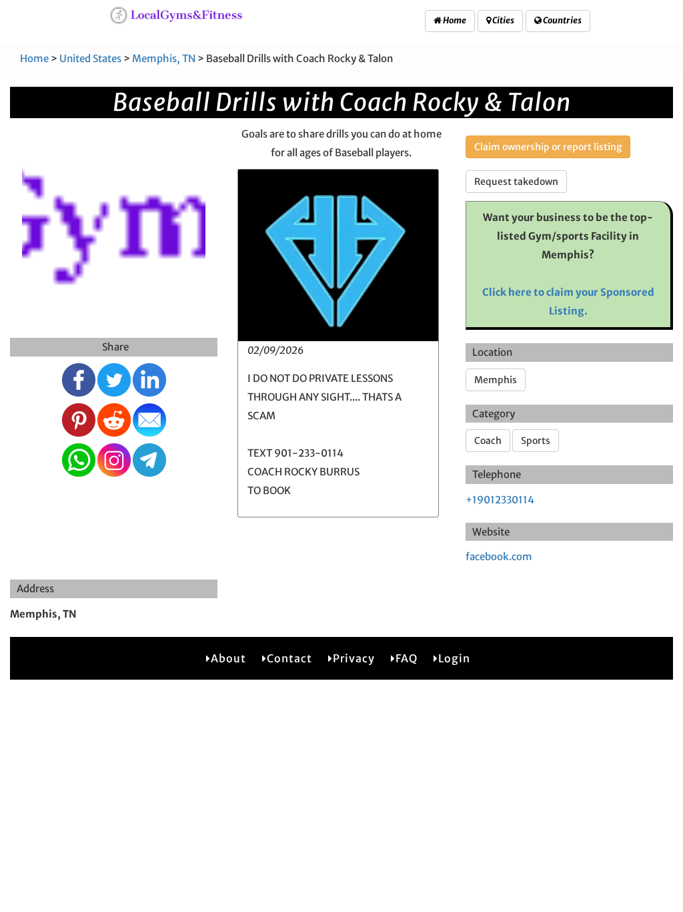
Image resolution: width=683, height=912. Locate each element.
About (228, 658)
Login (454, 658)
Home (454, 20)
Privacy (354, 658)
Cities (502, 20)
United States (90, 58)
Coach (488, 441)
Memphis (495, 380)
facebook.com (499, 556)
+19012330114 (500, 499)
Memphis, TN (163, 58)
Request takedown (516, 182)
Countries (562, 20)
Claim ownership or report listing (548, 147)
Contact (289, 658)
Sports (535, 441)
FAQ (407, 658)
